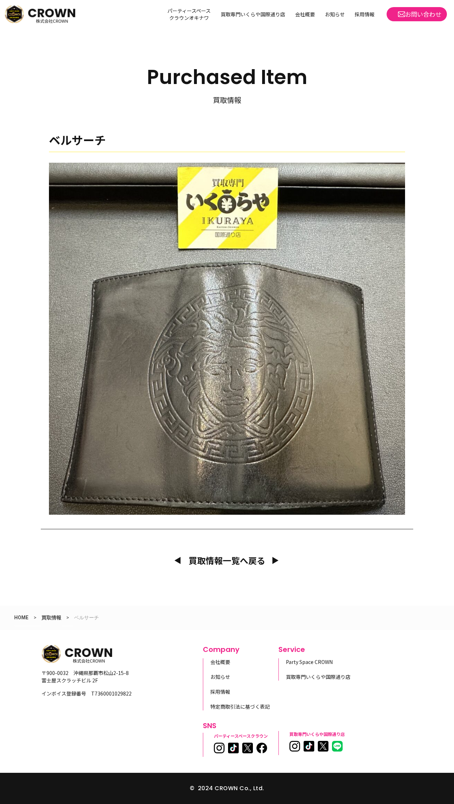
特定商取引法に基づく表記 (240, 706)
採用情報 (365, 14)
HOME (21, 617)
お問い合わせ (423, 14)
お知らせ (335, 14)
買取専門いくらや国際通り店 (253, 14)
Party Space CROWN (309, 661)
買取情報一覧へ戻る (227, 560)
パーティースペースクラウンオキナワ (189, 14)
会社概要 (305, 14)
